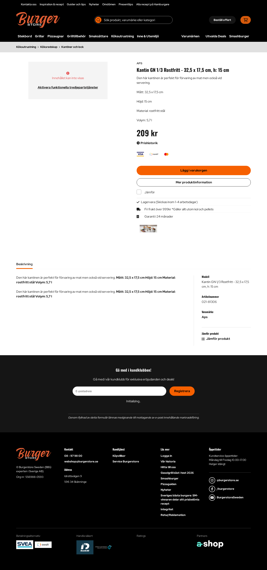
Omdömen (109, 4)
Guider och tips (76, 4)
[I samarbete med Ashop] (210, 544)
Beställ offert (222, 20)
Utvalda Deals (216, 36)
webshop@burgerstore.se (81, 461)
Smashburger (239, 36)
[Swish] (43, 544)
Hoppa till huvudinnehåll (132, 5)
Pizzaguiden (168, 484)
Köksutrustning (122, 36)
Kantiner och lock (72, 47)
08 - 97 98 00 (73, 456)
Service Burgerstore (126, 461)
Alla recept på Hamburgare (152, 4)
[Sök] (98, 20)
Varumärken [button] (190, 36)
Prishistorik (149, 143)
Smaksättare (98, 36)
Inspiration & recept (52, 4)
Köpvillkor (119, 456)
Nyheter (94, 4)
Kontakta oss (29, 4)
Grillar (39, 36)
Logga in (166, 456)
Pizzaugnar (55, 36)
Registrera (182, 391)
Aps (205, 317)
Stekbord (25, 36)
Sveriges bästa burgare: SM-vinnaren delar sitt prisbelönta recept (180, 499)
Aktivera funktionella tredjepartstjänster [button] (68, 87)
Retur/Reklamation (173, 515)
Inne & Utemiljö (148, 36)
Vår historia (168, 461)
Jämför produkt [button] (218, 339)
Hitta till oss (168, 467)
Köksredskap (48, 47)
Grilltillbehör (76, 36)
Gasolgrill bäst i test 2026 (177, 473)
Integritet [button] (167, 509)
